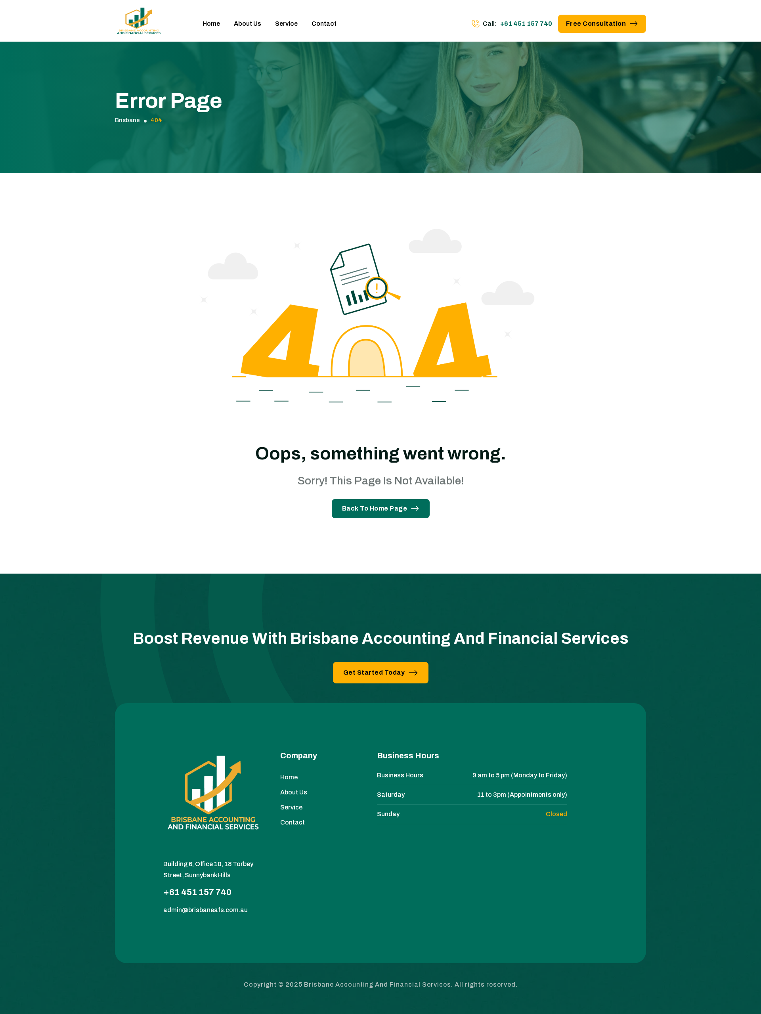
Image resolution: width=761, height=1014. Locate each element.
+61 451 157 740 (526, 23)
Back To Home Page (374, 508)
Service (286, 23)
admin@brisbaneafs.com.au (205, 910)
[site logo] (139, 24)
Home (211, 23)
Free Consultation (596, 23)
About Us (247, 23)
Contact (324, 23)
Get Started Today (374, 672)
